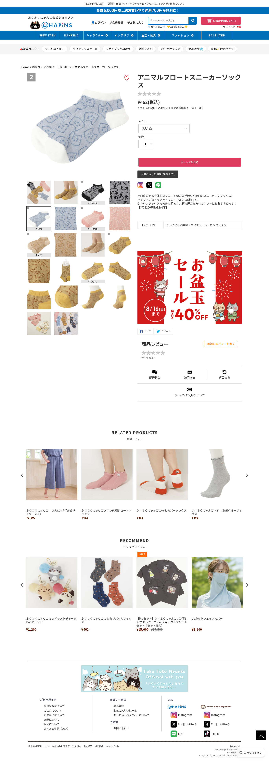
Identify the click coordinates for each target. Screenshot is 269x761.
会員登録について (54, 706)
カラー (142, 121)
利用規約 (76, 746)
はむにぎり (146, 49)
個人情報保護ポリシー (39, 746)
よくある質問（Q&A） (57, 728)
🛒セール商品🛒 (156, 26)
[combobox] (168, 21)
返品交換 (224, 377)
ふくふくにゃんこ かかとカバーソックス (161, 510)
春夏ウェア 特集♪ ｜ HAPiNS (50, 67)
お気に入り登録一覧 (125, 710)
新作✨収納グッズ (222, 49)
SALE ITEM (217, 35)
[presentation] (22, 475)
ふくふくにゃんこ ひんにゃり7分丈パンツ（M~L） (50, 512)
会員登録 (119, 706)
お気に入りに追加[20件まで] (157, 174)
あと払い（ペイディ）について (131, 715)
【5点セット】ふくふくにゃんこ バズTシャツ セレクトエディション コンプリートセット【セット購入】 (161, 622)
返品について (51, 724)
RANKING (71, 35)
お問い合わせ (121, 728)
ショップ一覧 (112, 746)
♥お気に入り (135, 22)
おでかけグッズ (170, 49)
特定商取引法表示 (61, 746)
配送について (51, 719)
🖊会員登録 (116, 22)
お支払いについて (54, 715)
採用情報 (99, 746)
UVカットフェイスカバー (207, 618)
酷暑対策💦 (195, 49)
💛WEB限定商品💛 (177, 26)
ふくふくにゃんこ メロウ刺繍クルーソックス (217, 512)
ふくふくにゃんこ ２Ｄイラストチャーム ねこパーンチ (51, 620)
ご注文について (53, 710)
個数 (141, 137)
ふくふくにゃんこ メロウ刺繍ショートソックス (106, 512)
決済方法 (189, 377)
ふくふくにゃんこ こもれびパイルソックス (106, 620)
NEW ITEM (48, 35)
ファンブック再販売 (118, 49)
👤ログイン (98, 22)
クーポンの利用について (189, 395)
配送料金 (154, 377)
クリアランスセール (85, 49)
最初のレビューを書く (221, 344)
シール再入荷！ (54, 49)
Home (25, 67)
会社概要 (87, 746)
